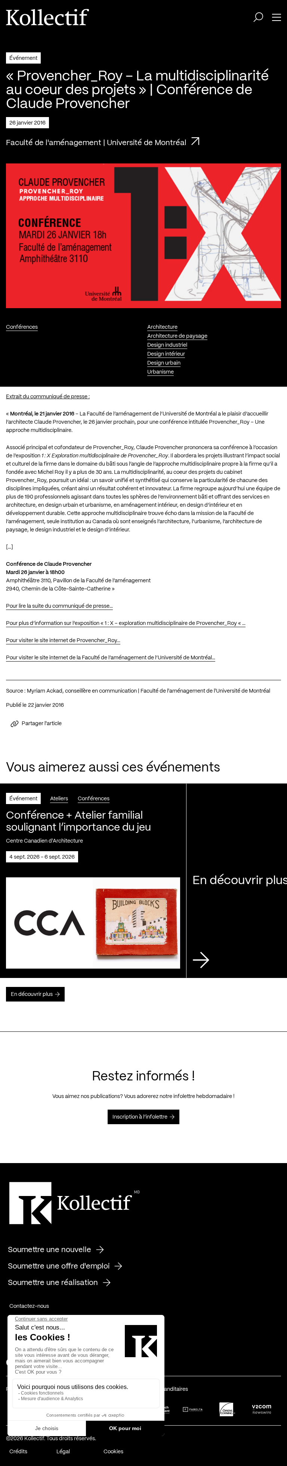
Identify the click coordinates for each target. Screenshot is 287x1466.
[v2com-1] (261, 1409)
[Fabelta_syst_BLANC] (193, 1410)
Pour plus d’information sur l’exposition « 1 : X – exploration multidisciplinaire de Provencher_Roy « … (126, 623)
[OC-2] (227, 1409)
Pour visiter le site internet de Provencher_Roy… (63, 640)
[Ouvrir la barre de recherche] (258, 17)
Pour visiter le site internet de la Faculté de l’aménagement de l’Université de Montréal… (110, 657)
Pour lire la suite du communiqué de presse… (59, 606)
